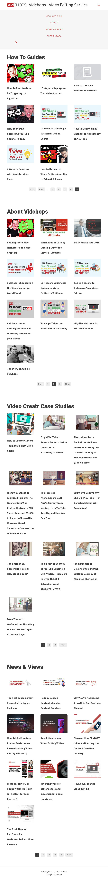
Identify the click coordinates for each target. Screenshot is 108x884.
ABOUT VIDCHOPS (54, 29)
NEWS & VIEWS (54, 36)
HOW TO (54, 23)
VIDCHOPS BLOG (54, 16)
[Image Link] (20, 73)
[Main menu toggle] (99, 5)
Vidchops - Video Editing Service (58, 5)
